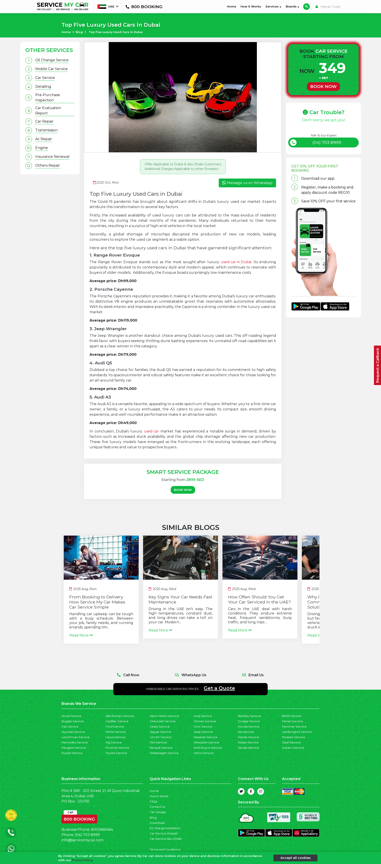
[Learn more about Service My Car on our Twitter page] (241, 791)
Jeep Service (203, 732)
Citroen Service (205, 721)
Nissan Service (248, 742)
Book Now (183, 490)
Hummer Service (294, 726)
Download (157, 823)
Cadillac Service (117, 721)
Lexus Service (115, 737)
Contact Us (157, 806)
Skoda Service (248, 747)
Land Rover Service (76, 737)
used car (151, 431)
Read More (79, 635)
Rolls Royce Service (208, 747)
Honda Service (248, 726)
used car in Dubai (236, 262)
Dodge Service (249, 721)
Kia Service (246, 732)
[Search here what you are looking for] (306, 6)
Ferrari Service (292, 721)
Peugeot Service (74, 747)
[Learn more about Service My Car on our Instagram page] (260, 791)
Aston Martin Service (164, 716)
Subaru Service (293, 747)
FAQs (153, 801)
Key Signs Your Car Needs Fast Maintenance (180, 599)
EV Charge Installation (165, 828)
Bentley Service (249, 716)
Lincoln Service (161, 737)
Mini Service (158, 742)
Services (272, 6)
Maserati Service (205, 737)
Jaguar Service (160, 732)
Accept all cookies (295, 858)
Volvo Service (203, 753)
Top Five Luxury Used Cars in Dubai (116, 32)
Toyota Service (116, 753)
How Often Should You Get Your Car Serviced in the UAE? (259, 599)
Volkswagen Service (164, 753)
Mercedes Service (75, 742)
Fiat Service (70, 726)
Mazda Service (248, 737)
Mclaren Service (293, 737)
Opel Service (291, 742)
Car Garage (158, 812)
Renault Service (161, 747)
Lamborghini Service (297, 732)
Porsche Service (117, 747)
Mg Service (114, 742)
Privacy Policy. (82, 860)
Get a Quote (219, 688)
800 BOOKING (79, 818)
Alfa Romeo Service (120, 716)
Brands (291, 6)
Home (232, 6)
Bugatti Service (73, 721)
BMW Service (291, 716)
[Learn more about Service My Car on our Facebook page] (251, 791)
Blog (79, 32)
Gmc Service (203, 726)
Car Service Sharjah (164, 833)
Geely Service (160, 726)
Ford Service (115, 726)
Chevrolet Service (163, 721)
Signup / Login (330, 6)
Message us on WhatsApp (250, 183)
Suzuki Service (72, 753)
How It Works (251, 6)
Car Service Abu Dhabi (166, 838)
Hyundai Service (73, 732)
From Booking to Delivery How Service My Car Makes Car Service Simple (97, 602)
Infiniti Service (116, 732)
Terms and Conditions (165, 849)
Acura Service (71, 716)
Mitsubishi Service (206, 742)
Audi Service (203, 716)
